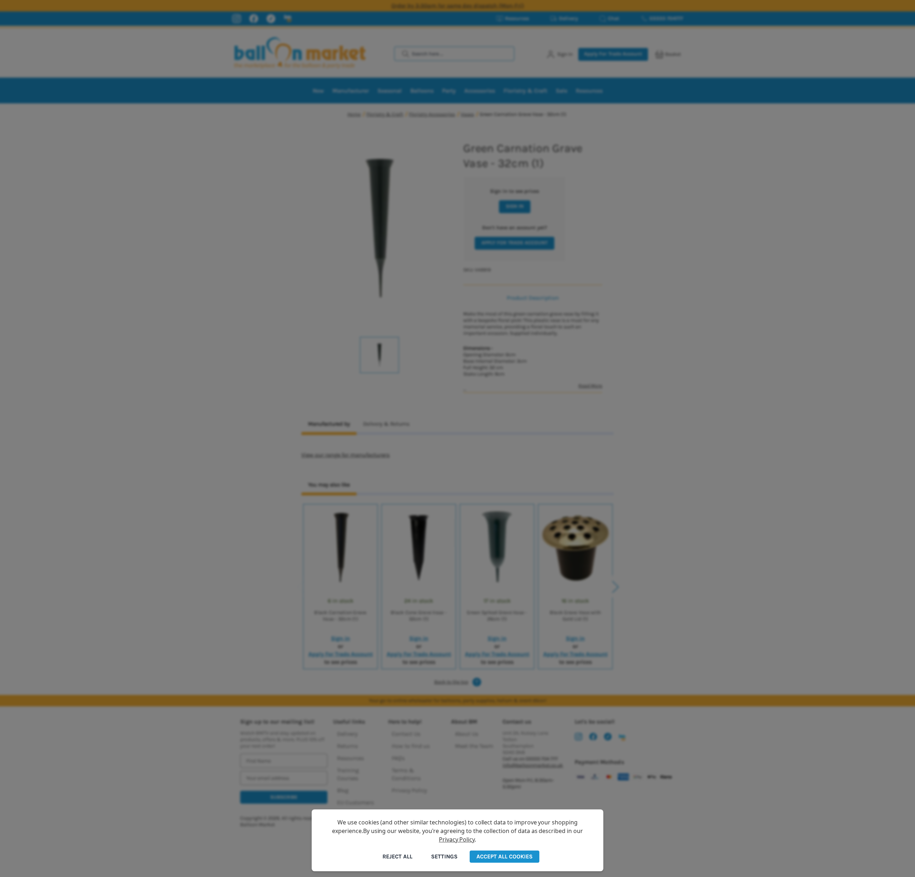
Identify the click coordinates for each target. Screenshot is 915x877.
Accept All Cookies (504, 856)
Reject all (397, 856)
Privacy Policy (457, 839)
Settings (444, 856)
